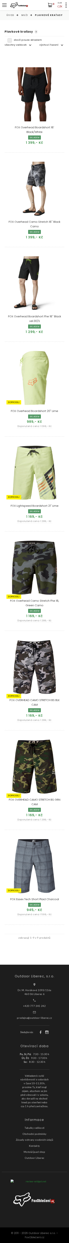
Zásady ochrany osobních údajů (34, 1139)
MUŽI (24, 15)
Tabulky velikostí (34, 1127)
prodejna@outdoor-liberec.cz (34, 1017)
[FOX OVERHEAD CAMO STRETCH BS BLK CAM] (34, 667)
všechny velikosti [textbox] (16, 45)
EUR (60, 3)
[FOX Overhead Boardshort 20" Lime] (34, 378)
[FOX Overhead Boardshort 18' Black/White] (34, 94)
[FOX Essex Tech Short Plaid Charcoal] (34, 866)
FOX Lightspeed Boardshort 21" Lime (35, 506)
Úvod (10, 15)
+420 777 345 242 (34, 1005)
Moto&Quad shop (34, 1151)
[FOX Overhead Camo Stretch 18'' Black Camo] (34, 189)
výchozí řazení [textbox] (49, 45)
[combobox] (19, 45)
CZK (59, 6)
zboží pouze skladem (28, 40)
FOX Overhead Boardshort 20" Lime (34, 411)
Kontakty (34, 1145)
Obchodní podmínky (34, 1133)
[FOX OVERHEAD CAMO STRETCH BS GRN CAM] (34, 767)
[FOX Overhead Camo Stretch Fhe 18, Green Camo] (34, 568)
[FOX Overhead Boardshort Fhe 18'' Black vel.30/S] (34, 283)
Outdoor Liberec (34, 1157)
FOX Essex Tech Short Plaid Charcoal (34, 899)
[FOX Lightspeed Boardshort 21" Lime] (34, 473)
